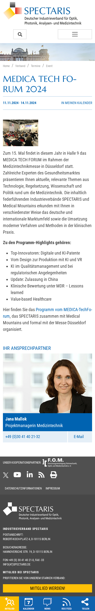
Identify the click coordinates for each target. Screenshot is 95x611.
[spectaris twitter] (6, 476)
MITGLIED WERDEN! (47, 588)
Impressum (53, 488)
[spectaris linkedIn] (29, 476)
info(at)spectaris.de (16, 564)
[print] (53, 476)
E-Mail (79, 436)
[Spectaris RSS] (41, 476)
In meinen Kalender (76, 103)
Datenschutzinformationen (23, 488)
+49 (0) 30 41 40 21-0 (21, 560)
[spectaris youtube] (17, 476)
